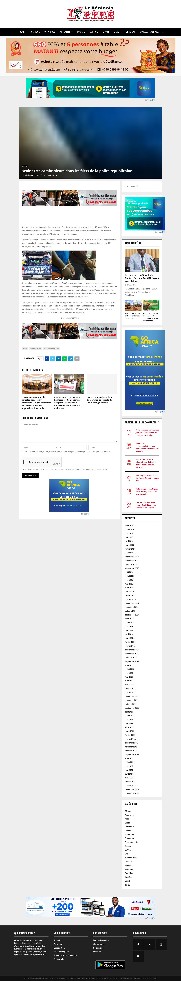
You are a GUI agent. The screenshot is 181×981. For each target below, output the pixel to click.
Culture (128, 830)
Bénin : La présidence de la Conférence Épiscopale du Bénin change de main (99, 400)
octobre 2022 (130, 704)
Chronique (129, 827)
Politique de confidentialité (65, 955)
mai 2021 (129, 770)
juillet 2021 (129, 762)
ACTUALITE (65, 32)
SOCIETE (81, 32)
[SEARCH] (156, 186)
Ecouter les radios (101, 940)
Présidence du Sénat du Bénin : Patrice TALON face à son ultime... (142, 278)
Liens (116, 32)
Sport (127, 881)
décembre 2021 (132, 743)
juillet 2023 (129, 669)
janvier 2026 (130, 553)
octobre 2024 (130, 611)
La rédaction (59, 948)
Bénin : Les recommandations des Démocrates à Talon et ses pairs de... (147, 447)
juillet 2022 (129, 716)
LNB (126, 854)
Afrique (128, 811)
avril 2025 (129, 588)
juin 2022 (129, 720)
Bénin (25, 348)
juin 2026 (129, 533)
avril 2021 (129, 774)
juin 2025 (129, 580)
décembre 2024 (132, 603)
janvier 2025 (130, 599)
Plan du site (59, 959)
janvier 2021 (130, 786)
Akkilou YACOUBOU (32, 175)
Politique (129, 869)
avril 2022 (129, 727)
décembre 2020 (132, 789)
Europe (128, 846)
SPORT (106, 32)
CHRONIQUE (49, 32)
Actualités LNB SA (149, 32)
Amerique (129, 815)
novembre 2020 (131, 793)
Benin (127, 823)
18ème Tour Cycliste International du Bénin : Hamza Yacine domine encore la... (146, 463)
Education (129, 838)
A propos (58, 944)
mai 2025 (129, 584)
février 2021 (130, 782)
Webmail (97, 952)
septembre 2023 (132, 661)
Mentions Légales (61, 952)
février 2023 (130, 689)
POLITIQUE (35, 32)
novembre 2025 (131, 561)
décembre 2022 (132, 696)
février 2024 (130, 642)
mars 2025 (129, 592)
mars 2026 (129, 545)
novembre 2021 (131, 747)
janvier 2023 (130, 692)
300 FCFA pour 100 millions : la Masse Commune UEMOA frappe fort (150, 317)
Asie (127, 819)
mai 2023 (129, 677)
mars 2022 (129, 731)
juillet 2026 (129, 529)
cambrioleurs (35, 348)
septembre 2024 (132, 615)
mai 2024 (129, 630)
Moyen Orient (130, 858)
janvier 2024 (130, 646)
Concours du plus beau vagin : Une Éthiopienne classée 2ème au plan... (146, 505)
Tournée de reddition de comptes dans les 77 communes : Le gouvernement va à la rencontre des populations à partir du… (36, 403)
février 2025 (130, 595)
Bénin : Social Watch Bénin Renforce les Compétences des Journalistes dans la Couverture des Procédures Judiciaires (67, 403)
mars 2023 (129, 685)
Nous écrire (98, 948)
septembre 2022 (132, 708)
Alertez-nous (99, 944)
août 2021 (129, 758)
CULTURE (94, 32)
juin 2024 (129, 626)
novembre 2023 (131, 654)
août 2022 (129, 712)
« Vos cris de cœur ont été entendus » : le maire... (133, 316)
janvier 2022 (130, 739)
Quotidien (129, 873)
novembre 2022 (131, 700)
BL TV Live (130, 32)
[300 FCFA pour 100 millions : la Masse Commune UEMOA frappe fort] (151, 305)
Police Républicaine (51, 348)
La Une (128, 850)
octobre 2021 (130, 751)
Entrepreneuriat (131, 842)
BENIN (22, 32)
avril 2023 (129, 681)
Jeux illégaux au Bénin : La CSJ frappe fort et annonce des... (147, 478)
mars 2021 (129, 778)
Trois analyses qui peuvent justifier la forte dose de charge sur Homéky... (147, 432)
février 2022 (130, 735)
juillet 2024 (129, 623)
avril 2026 (129, 541)
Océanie (128, 862)
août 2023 (129, 665)
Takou (127, 885)
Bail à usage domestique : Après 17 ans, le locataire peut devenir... (147, 491)
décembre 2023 (132, 650)
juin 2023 (129, 673)
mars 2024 (129, 638)
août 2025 (129, 572)
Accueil (57, 940)
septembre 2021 (132, 754)
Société (24, 166)
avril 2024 (129, 634)
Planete (128, 865)
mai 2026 (129, 537)
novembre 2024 (131, 607)
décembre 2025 (132, 557)
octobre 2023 (130, 657)
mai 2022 (129, 723)
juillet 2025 (129, 576)
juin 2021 (129, 766)
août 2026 (129, 526)
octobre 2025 (130, 564)
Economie (129, 834)
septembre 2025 (132, 568)
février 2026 (130, 549)
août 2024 (129, 619)
